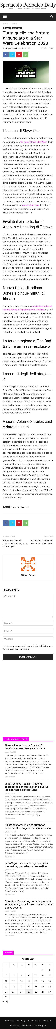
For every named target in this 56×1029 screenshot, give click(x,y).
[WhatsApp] (25, 54)
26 (21, 991)
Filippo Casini (11, 48)
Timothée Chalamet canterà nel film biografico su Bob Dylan (15, 543)
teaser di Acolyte (30, 205)
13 (29, 981)
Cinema (14, 23)
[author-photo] (28, 571)
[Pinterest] (19, 54)
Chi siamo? (9, 1020)
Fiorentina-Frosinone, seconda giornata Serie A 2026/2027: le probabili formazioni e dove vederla (29, 904)
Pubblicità (47, 1020)
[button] (52, 17)
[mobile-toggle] (4, 17)
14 (36, 981)
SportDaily (21, 1020)
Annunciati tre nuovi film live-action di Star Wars (41, 542)
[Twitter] (12, 54)
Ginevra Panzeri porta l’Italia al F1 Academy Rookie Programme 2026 (25, 747)
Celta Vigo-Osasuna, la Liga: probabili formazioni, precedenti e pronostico (26, 865)
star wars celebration (20, 507)
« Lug (5, 1001)
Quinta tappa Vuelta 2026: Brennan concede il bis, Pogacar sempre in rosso (28, 826)
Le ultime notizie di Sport (16, 739)
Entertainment (16, 28)
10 (6, 981)
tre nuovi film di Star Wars (33, 142)
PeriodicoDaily (34, 1020)
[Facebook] (6, 54)
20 (29, 986)
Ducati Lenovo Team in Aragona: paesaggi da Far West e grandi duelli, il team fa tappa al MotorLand (26, 786)
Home (5, 23)
